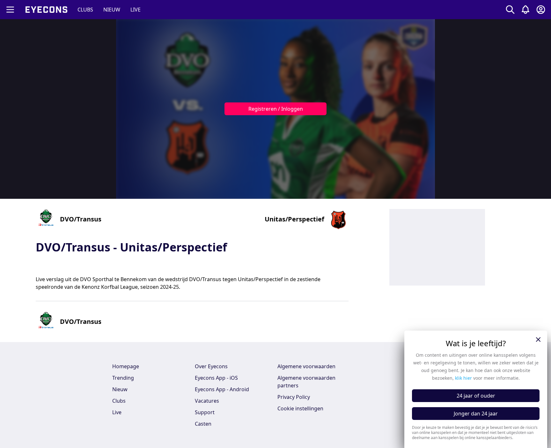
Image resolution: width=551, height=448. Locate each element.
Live (116, 412)
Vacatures (207, 400)
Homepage (125, 366)
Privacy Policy (293, 396)
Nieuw (120, 389)
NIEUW (111, 9)
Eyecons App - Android (222, 389)
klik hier (463, 378)
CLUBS (85, 9)
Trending (123, 377)
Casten (203, 423)
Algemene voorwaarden (306, 366)
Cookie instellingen (300, 408)
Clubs (119, 400)
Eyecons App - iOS (216, 377)
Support (205, 412)
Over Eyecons (211, 366)
